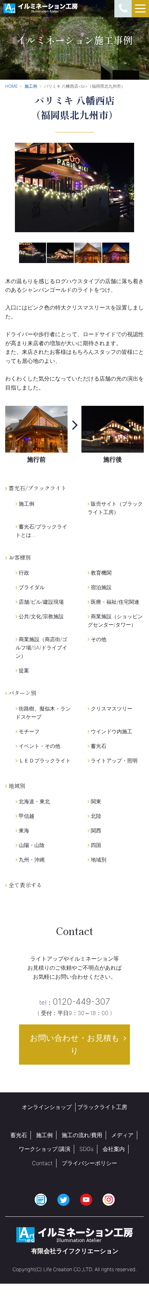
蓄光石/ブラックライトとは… (41, 530)
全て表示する (24, 885)
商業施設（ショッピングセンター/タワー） (115, 620)
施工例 (25, 503)
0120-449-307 (74, 1001)
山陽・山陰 (31, 845)
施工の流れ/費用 (82, 1135)
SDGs (86, 1148)
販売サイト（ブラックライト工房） (115, 507)
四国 (95, 845)
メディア (122, 1135)
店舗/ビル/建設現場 (40, 602)
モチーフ (28, 731)
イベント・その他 (38, 746)
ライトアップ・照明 (113, 760)
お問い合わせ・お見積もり (75, 1044)
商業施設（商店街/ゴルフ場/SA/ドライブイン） (41, 647)
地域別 (97, 859)
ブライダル (31, 587)
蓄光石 (97, 746)
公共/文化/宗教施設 (40, 616)
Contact (42, 1163)
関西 (95, 830)
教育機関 (100, 572)
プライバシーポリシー (89, 1163)
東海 (23, 830)
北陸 (95, 816)
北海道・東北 (33, 801)
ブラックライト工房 (102, 1106)
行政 (23, 572)
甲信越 (25, 816)
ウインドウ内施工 (110, 731)
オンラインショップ (47, 1106)
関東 (95, 801)
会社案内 (114, 1148)
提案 (23, 670)
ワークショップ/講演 (44, 1148)
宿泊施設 (100, 587)
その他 (97, 639)
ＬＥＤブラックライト (44, 760)
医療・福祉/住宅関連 (114, 602)
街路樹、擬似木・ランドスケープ (43, 712)
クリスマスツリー (110, 708)
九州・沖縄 (31, 859)
